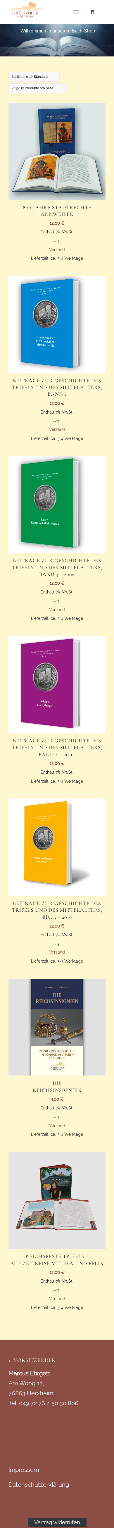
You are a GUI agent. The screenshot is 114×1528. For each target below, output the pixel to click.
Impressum (23, 1469)
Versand (57, 249)
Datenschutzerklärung (38, 1484)
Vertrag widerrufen (57, 1522)
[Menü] (75, 12)
